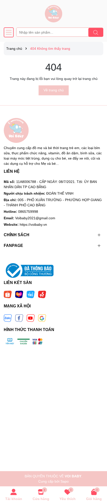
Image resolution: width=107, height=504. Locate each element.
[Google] (42, 318)
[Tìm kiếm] (95, 32)
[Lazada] (19, 294)
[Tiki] (31, 294)
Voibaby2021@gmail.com (35, 218)
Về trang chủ (54, 90)
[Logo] (53, 13)
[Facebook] (19, 318)
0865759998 (28, 212)
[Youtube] (31, 318)
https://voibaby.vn (33, 224)
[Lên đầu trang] (97, 474)
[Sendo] (42, 294)
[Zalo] (8, 318)
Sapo (64, 481)
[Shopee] (8, 294)
